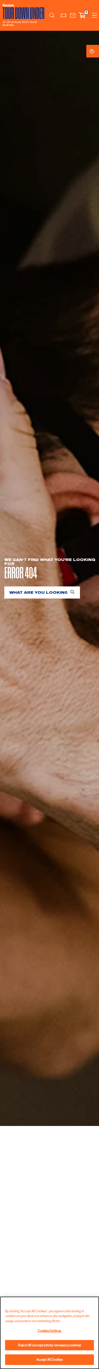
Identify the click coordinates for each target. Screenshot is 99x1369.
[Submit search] (72, 591)
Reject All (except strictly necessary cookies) (49, 1345)
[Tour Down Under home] (24, 11)
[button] (72, 15)
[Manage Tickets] (63, 15)
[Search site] (52, 15)
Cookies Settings (97, 51)
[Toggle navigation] (94, 15)
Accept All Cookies (49, 1359)
